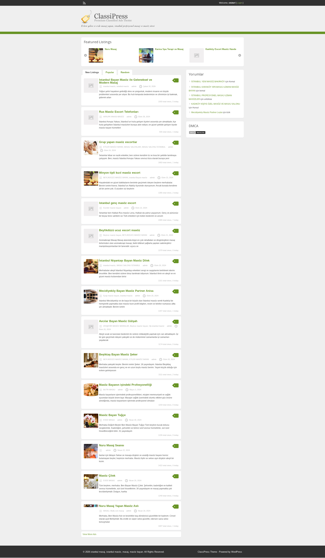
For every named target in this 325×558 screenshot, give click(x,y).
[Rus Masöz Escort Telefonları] (91, 124)
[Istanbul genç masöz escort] (91, 215)
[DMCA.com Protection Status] (197, 133)
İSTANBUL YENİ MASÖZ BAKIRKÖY (208, 81)
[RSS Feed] (84, 2)
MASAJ (106, 511)
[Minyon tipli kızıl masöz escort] (91, 185)
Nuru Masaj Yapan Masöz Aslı (119, 506)
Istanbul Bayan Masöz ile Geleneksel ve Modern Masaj (125, 81)
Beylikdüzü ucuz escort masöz (119, 230)
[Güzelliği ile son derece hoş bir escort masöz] (218, 62)
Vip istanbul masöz (156, 326)
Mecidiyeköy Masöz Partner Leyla (206, 112)
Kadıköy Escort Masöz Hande (191, 49)
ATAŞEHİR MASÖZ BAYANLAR (116, 326)
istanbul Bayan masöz (138, 178)
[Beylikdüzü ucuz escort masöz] (91, 242)
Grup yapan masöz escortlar (118, 142)
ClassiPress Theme (207, 552)
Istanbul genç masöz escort (117, 203)
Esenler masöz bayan (112, 208)
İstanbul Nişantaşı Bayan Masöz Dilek (124, 260)
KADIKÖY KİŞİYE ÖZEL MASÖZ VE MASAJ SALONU (215, 104)
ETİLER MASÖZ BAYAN (113, 147)
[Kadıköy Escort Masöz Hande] (168, 62)
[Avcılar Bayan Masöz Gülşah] (91, 333)
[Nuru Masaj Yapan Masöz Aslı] (91, 506)
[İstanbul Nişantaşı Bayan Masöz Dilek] (91, 273)
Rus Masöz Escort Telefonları (118, 111)
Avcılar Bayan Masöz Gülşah (118, 321)
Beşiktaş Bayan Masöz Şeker (118, 354)
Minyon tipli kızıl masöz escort (119, 172)
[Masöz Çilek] (91, 488)
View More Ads (89, 534)
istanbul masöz (109, 86)
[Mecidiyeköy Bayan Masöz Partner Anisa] (91, 303)
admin (134, 86)
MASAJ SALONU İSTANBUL (154, 147)
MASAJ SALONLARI (132, 147)
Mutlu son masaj (117, 511)
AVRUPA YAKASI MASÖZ (113, 117)
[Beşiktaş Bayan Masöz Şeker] (91, 367)
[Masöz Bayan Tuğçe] (91, 427)
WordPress (236, 552)
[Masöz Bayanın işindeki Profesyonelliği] (91, 395)
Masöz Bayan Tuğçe (112, 415)
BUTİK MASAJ (109, 390)
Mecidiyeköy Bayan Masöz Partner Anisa (126, 290)
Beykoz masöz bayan (112, 235)
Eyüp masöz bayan (111, 296)
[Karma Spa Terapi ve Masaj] (117, 62)
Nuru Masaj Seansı (111, 445)
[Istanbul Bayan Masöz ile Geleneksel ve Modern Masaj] (91, 92)
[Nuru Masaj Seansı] (91, 457)
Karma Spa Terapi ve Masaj (139, 49)
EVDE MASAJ (109, 420)
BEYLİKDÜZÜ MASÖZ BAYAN (115, 178)
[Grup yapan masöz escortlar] (91, 154)
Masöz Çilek (107, 475)
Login (239, 3)
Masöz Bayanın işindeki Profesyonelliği (125, 384)
